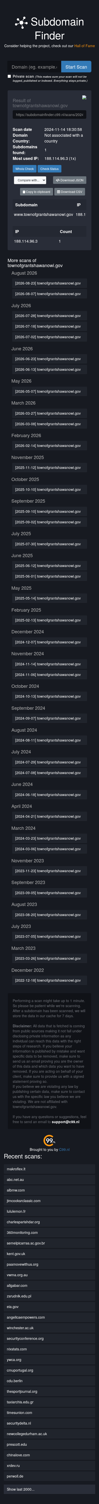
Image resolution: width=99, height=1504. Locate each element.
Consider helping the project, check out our (49, 45)
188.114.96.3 (26, 241)
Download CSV (71, 191)
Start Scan (76, 66)
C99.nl (64, 1149)
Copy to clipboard (37, 191)
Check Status (49, 168)
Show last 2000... (21, 1489)
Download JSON (72, 180)
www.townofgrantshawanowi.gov (43, 214)
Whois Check (24, 168)
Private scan (50, 78)
